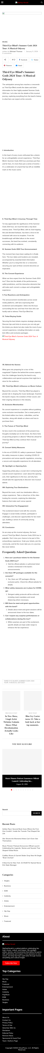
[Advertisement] (22, 125)
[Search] (41, 2)
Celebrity (7, 896)
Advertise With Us (8, 1028)
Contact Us (6, 1020)
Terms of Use (7, 1025)
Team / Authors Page (10, 1041)
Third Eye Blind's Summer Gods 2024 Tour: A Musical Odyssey (19, 682)
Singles (7, 881)
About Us (5, 1017)
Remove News (7, 1036)
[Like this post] (14, 59)
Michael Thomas (16, 51)
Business (7, 886)
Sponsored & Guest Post (11, 1038)
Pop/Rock (6, 995)
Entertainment (9, 906)
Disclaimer (6, 1030)
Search (5, 809)
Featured (7, 921)
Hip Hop (7, 911)
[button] (4, 770)
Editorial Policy (7, 1033)
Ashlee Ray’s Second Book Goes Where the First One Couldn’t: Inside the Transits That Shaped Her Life (21, 831)
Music (6, 916)
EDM (6, 891)
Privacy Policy (7, 1023)
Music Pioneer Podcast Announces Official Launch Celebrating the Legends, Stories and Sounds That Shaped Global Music (21, 848)
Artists (6, 901)
